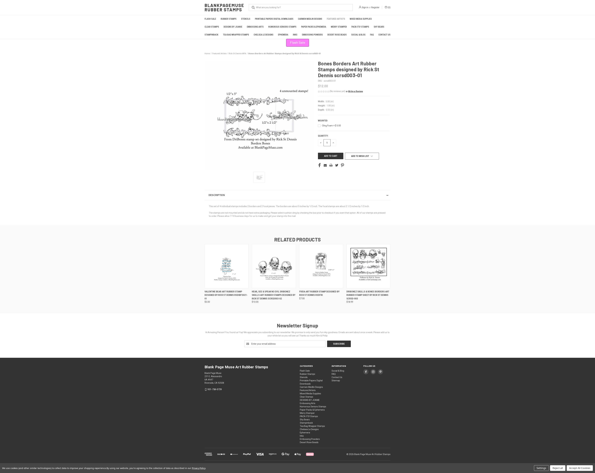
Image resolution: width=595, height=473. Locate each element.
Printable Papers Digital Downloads (274, 19)
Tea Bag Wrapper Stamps (236, 34)
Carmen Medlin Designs (310, 19)
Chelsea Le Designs (263, 34)
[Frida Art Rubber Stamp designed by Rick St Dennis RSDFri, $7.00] (321, 266)
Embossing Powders (312, 34)
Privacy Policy (198, 468)
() (388, 7)
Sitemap (336, 380)
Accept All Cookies (579, 468)
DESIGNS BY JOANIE (233, 27)
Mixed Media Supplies (361, 19)
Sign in (365, 7)
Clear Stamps (212, 27)
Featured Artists (336, 19)
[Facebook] (319, 165)
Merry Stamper (339, 27)
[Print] (331, 165)
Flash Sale (210, 19)
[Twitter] (336, 165)
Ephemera (283, 34)
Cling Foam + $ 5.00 (331, 125)
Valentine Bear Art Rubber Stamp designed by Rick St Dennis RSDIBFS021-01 (226, 295)
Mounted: (323, 120)
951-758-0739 (214, 389)
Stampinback (211, 34)
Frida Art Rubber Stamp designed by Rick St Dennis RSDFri (319, 293)
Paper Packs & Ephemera (313, 27)
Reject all (558, 468)
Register (375, 7)
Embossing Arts (255, 27)
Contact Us (384, 34)
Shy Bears (379, 27)
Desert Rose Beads (337, 34)
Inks (295, 34)
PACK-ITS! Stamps (360, 27)
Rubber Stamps (228, 19)
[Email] (325, 165)
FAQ (372, 34)
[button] (354, 91)
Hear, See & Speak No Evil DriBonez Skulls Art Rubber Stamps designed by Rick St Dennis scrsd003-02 (273, 295)
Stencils (245, 19)
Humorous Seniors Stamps (282, 27)
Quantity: (323, 136)
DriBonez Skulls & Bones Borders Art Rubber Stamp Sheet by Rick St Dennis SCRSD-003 (367, 295)
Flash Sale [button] (297, 42)
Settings (541, 468)
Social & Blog (358, 34)
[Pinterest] (342, 165)
